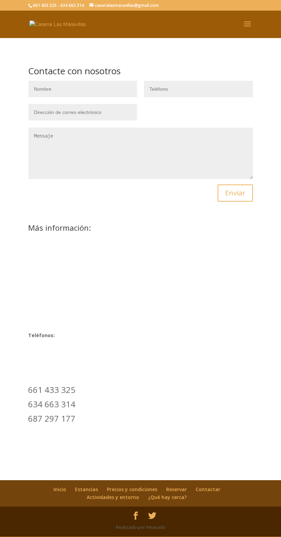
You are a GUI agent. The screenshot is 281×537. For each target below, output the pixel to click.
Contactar (208, 489)
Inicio (59, 489)
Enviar (235, 192)
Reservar (176, 489)
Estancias (86, 489)
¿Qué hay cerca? (167, 497)
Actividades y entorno (113, 497)
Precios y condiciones (132, 489)
